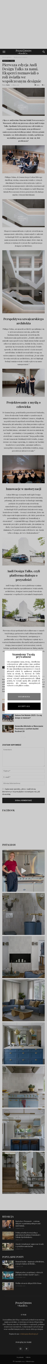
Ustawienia (24, 697)
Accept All (24, 706)
